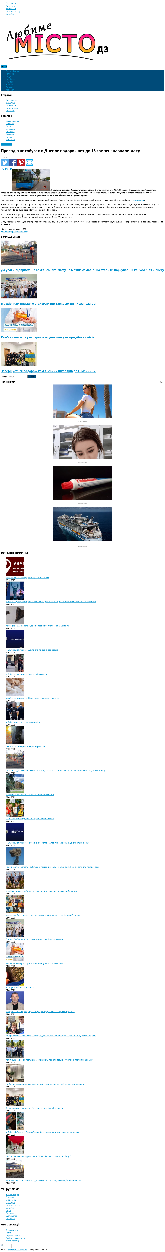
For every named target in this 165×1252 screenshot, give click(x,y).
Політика (10, 81)
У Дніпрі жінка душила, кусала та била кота (26, 674)
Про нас (9, 87)
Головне (10, 73)
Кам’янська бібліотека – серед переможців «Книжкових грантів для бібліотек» (43, 915)
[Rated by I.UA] (6, 1247)
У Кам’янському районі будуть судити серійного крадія (32, 650)
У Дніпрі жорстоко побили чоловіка (23, 722)
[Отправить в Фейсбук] (13, 165)
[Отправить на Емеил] (29, 165)
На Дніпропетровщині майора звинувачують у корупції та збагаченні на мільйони (45, 1084)
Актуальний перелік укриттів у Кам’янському (27, 577)
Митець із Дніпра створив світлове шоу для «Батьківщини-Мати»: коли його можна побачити (51, 601)
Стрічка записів (13, 1235)
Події (8, 76)
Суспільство (11, 3)
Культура (10, 6)
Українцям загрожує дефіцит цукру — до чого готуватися (33, 698)
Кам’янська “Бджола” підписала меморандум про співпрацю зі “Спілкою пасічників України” (49, 1059)
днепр (4, 231)
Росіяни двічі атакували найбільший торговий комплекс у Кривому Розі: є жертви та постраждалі (52, 867)
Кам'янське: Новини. (17, 1249)
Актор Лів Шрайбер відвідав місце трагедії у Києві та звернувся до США (40, 1011)
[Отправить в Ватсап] (3, 169)
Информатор (138, 200)
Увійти (9, 1232)
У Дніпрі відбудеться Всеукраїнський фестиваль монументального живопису (42, 1132)
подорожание (14, 231)
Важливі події (12, 71)
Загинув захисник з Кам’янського (21, 987)
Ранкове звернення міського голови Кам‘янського (30, 794)
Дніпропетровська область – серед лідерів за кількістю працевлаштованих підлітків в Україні (51, 1035)
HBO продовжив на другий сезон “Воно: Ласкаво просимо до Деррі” (38, 1156)
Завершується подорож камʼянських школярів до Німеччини (48, 371)
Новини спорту (13, 11)
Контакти (10, 89)
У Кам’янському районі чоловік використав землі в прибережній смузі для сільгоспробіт (48, 842)
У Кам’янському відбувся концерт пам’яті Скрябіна (30, 818)
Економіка (11, 8)
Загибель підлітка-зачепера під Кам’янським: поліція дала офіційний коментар (43, 1180)
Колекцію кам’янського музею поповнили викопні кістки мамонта (37, 625)
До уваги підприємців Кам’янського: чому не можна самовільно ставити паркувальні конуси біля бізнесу (82, 270)
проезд (24, 231)
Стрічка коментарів (15, 1238)
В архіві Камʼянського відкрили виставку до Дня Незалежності (49, 303)
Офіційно (10, 14)
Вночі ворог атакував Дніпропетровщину (26, 746)
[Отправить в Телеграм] (10, 169)
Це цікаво (10, 79)
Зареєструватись (14, 1230)
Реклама (10, 84)
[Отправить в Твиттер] (5, 165)
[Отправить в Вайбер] (6, 169)
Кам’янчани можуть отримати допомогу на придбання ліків (48, 337)
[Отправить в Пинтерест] (21, 165)
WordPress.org (12, 1240)
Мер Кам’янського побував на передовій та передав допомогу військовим (41, 891)
